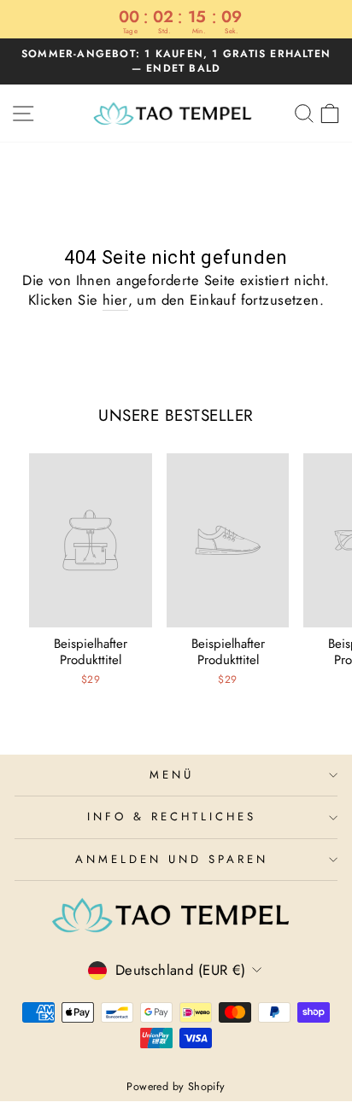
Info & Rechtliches (171, 816)
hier (115, 300)
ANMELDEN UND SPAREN (171, 859)
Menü (172, 775)
